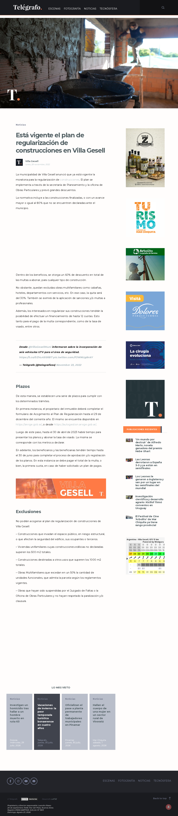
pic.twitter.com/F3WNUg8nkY (73, 357)
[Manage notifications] (168, 807)
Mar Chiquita (79, 740)
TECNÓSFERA (108, 8)
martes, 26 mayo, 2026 (106, 744)
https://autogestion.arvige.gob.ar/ (75, 424)
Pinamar (49, 740)
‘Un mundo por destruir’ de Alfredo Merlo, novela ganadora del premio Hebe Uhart (148, 445)
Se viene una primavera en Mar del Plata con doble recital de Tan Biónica (109, 713)
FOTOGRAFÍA (72, 8)
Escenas (105, 699)
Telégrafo (21, 740)
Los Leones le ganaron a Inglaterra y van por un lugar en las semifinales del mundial (149, 482)
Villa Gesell (31, 161)
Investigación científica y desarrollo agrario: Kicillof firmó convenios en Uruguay (149, 502)
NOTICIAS (90, 8)
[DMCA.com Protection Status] (29, 799)
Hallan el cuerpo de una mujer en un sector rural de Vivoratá (81, 713)
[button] (89, 63)
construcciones (69, 179)
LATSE (54, 799)
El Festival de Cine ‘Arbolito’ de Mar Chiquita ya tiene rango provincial (147, 521)
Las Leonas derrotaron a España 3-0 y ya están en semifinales (148, 464)
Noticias (21, 124)
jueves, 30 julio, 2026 (25, 744)
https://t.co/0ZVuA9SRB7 (35, 357)
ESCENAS (54, 8)
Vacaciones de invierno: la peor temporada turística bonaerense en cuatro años (26, 716)
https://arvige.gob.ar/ (29, 424)
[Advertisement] (61, 240)
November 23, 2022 (68, 365)
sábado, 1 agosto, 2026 (79, 744)
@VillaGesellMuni (39, 346)
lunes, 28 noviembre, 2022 (37, 164)
